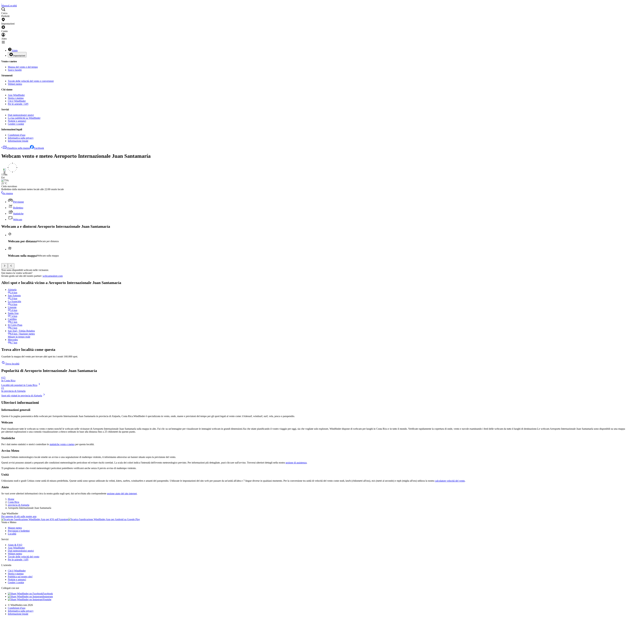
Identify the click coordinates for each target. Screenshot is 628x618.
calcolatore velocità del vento (450, 480)
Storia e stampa (16, 98)
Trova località (12, 363)
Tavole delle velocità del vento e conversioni (31, 81)
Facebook (39, 148)
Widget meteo (15, 84)
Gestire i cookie (16, 123)
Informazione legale (18, 140)
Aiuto (15, 50)
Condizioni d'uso (16, 135)
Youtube (47, 599)
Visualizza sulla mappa (18, 148)
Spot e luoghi (15, 70)
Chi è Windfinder (17, 101)
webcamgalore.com (53, 276)
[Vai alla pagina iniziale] (1, 2)
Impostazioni (19, 55)
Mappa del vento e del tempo (23, 67)
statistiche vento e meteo (62, 444)
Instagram (48, 596)
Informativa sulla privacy (21, 138)
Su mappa (8, 193)
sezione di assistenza (296, 462)
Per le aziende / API (18, 104)
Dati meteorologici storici (21, 115)
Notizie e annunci (17, 121)
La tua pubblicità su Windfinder (24, 118)
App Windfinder (16, 95)
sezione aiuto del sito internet (122, 493)
